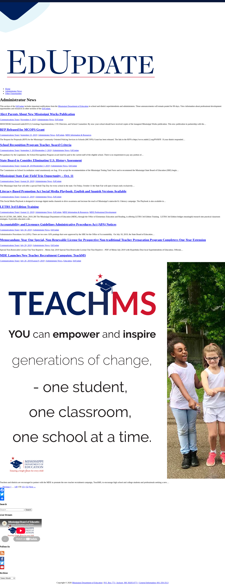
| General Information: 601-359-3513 (153, 583)
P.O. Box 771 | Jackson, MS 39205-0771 (121, 583)
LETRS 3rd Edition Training (19, 206)
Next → (32, 487)
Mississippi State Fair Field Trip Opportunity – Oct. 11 (36, 175)
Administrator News (13, 91)
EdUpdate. (46, 108)
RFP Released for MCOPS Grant (22, 129)
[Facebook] (112, 490)
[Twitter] (112, 494)
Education (67, 261)
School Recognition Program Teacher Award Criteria (35, 145)
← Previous (5, 487)
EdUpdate (20, 106)
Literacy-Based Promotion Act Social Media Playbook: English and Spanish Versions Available (63, 191)
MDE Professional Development (102, 212)
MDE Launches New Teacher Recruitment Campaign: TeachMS (43, 255)
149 (16, 487)
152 (27, 487)
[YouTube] (112, 567)
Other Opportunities (13, 93)
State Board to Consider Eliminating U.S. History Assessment (41, 160)
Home (7, 89)
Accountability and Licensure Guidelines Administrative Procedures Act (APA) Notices (58, 224)
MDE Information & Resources (78, 135)
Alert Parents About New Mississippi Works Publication (37, 114)
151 (23, 487)
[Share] (112, 498)
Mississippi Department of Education (73, 106)
